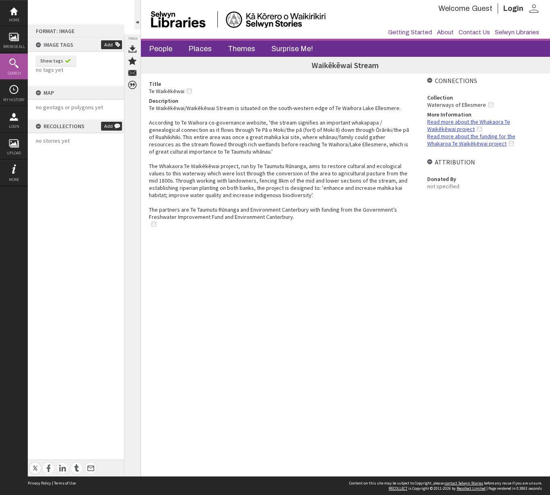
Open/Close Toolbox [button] (137, 14)
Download (132, 49)
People (160, 49)
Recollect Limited (471, 488)
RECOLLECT (398, 488)
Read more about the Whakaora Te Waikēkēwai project (468, 125)
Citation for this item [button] (132, 85)
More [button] (14, 179)
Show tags (51, 61)
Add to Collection (132, 61)
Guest (482, 8)
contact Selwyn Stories (464, 483)
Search (14, 73)
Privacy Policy (39, 483)
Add (108, 45)
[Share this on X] (35, 463)
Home (14, 20)
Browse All (14, 46)
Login (14, 126)
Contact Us (474, 32)
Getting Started (410, 32)
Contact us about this (132, 73)
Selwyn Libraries (517, 32)
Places (200, 49)
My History (14, 99)
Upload (14, 153)
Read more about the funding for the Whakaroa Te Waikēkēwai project (471, 140)
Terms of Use (65, 483)
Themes (241, 49)
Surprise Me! (292, 49)
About (445, 32)
